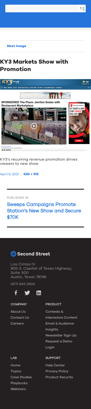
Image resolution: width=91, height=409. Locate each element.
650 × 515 (31, 174)
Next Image (16, 46)
